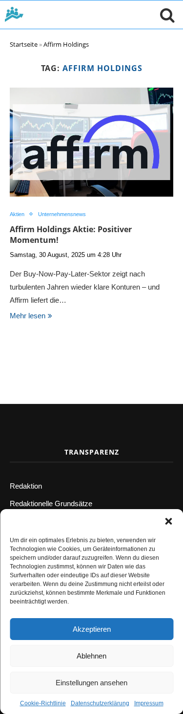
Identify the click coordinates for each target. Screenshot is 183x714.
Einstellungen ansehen (91, 682)
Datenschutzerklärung (100, 703)
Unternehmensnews (62, 214)
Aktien (17, 214)
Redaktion (26, 486)
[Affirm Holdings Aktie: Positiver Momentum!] (91, 142)
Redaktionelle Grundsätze (51, 503)
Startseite (24, 44)
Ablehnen (91, 656)
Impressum (148, 703)
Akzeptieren (92, 629)
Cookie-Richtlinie (43, 703)
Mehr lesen (27, 315)
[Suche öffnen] (165, 14)
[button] (168, 521)
